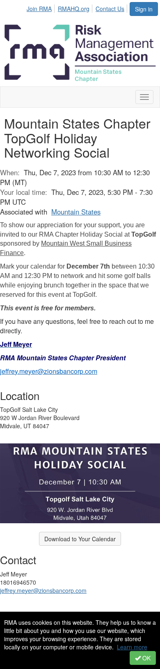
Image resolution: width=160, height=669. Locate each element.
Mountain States (76, 212)
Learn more (132, 647)
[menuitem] (41, 7)
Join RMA (39, 9)
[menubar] (78, 7)
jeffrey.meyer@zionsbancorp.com (43, 590)
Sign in (144, 9)
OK (146, 658)
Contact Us (110, 9)
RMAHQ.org (73, 9)
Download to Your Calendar (80, 539)
